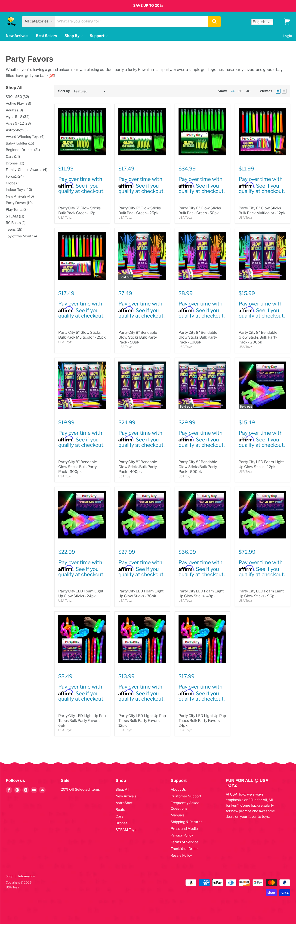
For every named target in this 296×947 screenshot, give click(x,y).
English (259, 22)
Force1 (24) (15, 176)
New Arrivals (17, 36)
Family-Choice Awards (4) (26, 170)
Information (26, 876)
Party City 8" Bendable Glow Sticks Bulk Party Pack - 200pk (258, 337)
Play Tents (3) (17, 210)
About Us (178, 789)
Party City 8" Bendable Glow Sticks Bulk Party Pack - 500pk (198, 467)
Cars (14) (13, 156)
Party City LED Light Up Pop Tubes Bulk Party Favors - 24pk (202, 721)
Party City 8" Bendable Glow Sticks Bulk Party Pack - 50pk (137, 337)
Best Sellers (46, 36)
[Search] (214, 21)
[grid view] (278, 91)
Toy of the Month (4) (22, 236)
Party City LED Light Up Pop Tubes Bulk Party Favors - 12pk (142, 721)
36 (240, 91)
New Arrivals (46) (20, 196)
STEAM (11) (15, 216)
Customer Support (186, 796)
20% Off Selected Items (80, 789)
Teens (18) (14, 229)
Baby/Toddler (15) (20, 143)
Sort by (64, 91)
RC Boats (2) (15, 223)
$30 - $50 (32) (17, 97)
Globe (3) (13, 183)
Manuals (178, 815)
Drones (122, 823)
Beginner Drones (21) (23, 150)
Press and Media (184, 829)
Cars (119, 816)
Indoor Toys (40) (19, 190)
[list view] (284, 91)
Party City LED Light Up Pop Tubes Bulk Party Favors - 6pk (82, 721)
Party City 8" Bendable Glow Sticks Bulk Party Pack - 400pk (137, 467)
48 (248, 91)
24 (232, 91)
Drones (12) (15, 163)
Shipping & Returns (186, 822)
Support (97, 36)
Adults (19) (14, 110)
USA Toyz (64, 217)
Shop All (122, 789)
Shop (9, 876)
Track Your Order (184, 849)
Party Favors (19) (19, 203)
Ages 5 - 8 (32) (17, 117)
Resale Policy (181, 855)
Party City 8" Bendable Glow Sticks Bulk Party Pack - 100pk (198, 337)
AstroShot (124, 803)
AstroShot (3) (17, 130)
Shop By (72, 36)
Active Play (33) (18, 103)
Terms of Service (184, 842)
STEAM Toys (126, 830)
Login (287, 36)
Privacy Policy (182, 835)
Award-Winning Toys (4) (25, 137)
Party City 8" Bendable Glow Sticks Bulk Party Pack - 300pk (77, 467)
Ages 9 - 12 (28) (18, 123)
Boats (120, 810)
